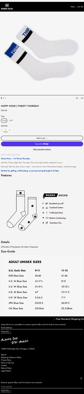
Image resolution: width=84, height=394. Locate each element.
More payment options (42, 149)
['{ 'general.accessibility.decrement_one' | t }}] (1, 130)
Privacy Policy (6, 360)
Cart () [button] (80, 6)
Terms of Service (7, 362)
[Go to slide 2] (3, 98)
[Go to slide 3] (5, 98)
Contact (4, 365)
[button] (42, 53)
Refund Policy (6, 368)
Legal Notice (6, 370)
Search (3, 354)
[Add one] (9, 130)
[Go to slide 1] (1, 98)
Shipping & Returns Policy (11, 357)
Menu (73, 6)
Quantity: (4, 126)
